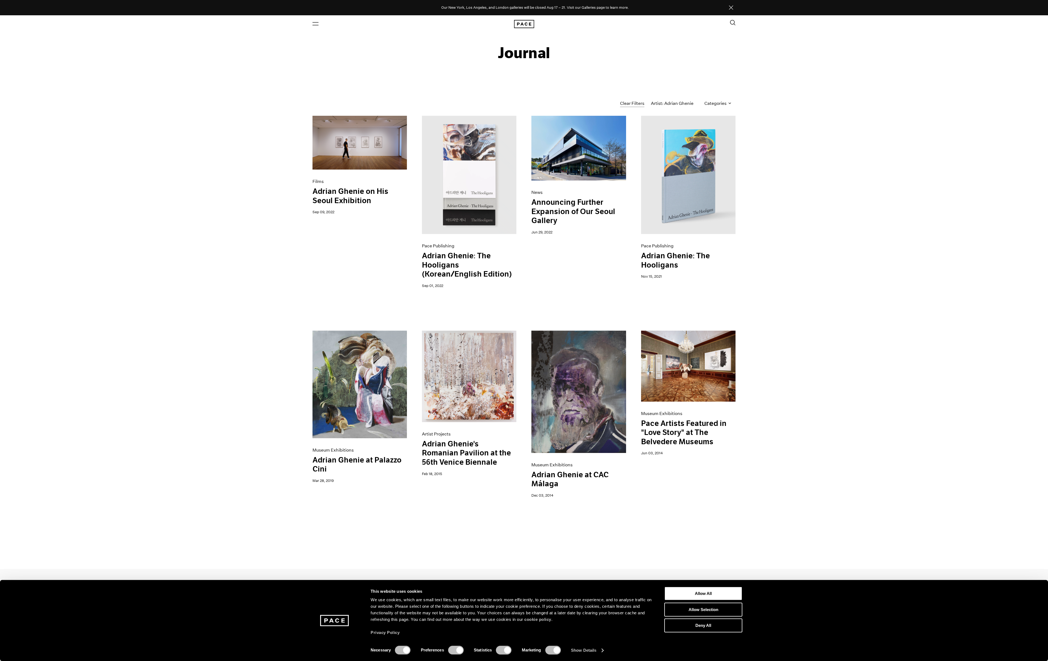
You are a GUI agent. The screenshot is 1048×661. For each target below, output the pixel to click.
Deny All (703, 625)
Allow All (703, 593)
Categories (715, 103)
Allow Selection (703, 609)
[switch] (456, 650)
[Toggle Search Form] (733, 22)
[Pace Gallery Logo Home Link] (524, 24)
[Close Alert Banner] (731, 8)
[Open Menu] (315, 23)
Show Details (583, 650)
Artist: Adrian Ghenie (672, 103)
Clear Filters (632, 103)
